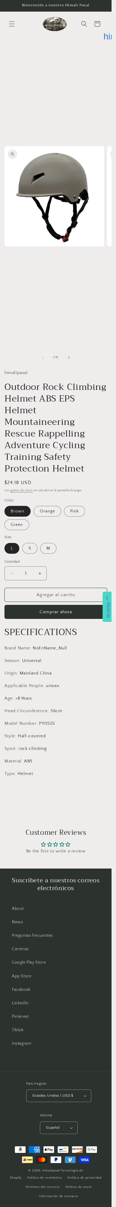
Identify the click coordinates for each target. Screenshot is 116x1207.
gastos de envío (21, 490)
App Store (21, 976)
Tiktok (18, 1030)
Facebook (21, 989)
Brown (17, 511)
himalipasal (51, 1170)
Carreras (20, 949)
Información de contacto (58, 1196)
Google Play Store (29, 962)
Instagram (21, 1043)
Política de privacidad (84, 1177)
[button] (11, 23)
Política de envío (78, 1187)
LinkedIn (20, 1003)
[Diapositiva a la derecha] (69, 357)
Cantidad (12, 561)
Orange (47, 511)
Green (17, 524)
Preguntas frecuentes (32, 935)
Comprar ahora (56, 611)
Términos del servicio (42, 1187)
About (18, 908)
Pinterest (20, 1016)
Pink (74, 511)
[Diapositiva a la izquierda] (42, 357)
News (17, 922)
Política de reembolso (44, 1177)
